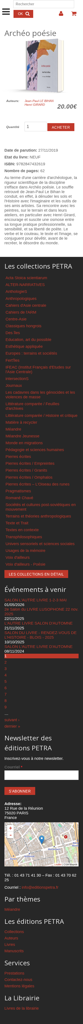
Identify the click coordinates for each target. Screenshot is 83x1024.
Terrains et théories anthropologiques (38, 516)
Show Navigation (6, 7)
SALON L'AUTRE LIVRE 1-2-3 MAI (35, 600)
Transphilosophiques (24, 537)
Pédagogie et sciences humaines (35, 450)
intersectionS (17, 378)
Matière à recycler (21, 422)
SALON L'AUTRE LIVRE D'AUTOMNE (38, 646)
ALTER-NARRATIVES (25, 284)
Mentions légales (19, 986)
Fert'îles (12, 360)
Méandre (13, 429)
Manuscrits (14, 951)
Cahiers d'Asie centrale (26, 305)
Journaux (14, 385)
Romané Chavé (19, 498)
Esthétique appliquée (24, 346)
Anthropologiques (21, 298)
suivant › (11, 720)
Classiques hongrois (23, 326)
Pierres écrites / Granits (26, 470)
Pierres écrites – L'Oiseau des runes (37, 484)
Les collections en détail (36, 574)
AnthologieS (16, 291)
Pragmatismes (18, 491)
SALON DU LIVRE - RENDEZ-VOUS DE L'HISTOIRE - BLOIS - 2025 (40, 635)
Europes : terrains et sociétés (31, 353)
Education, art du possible (28, 339)
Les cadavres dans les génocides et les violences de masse (40, 394)
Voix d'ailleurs (18, 557)
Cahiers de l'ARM (21, 312)
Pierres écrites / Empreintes (30, 463)
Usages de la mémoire (25, 550)
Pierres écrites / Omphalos (29, 477)
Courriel (13, 767)
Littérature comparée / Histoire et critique (41, 415)
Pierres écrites (18, 456)
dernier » (12, 726)
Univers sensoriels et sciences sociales (40, 544)
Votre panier (72, 15)
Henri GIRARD (35, 104)
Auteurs (11, 938)
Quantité (12, 127)
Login (58, 15)
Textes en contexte (22, 530)
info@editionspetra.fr (40, 887)
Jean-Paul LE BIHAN (39, 101)
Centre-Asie (16, 319)
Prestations (14, 973)
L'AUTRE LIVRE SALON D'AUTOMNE (38, 623)
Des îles (13, 333)
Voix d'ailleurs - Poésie (25, 564)
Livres (9, 944)
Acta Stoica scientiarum (26, 278)
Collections (14, 932)
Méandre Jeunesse (22, 436)
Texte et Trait (17, 523)
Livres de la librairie (21, 1008)
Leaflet (58, 864)
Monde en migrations (24, 443)
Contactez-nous (18, 979)
